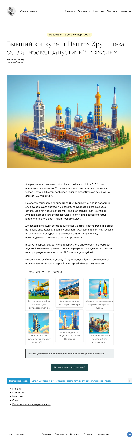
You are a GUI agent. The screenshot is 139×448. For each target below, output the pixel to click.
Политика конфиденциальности (31, 404)
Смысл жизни (28, 11)
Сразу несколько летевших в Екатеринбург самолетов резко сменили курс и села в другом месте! (78, 381)
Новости (17, 396)
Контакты (18, 392)
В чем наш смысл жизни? (69, 367)
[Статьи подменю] (116, 11)
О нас (15, 400)
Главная (17, 388)
